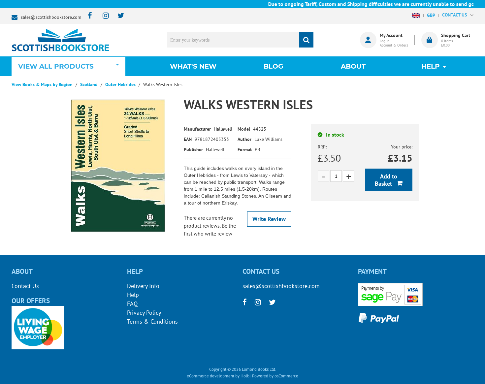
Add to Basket (386, 180)
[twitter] (117, 16)
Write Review (269, 219)
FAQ (132, 303)
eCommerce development (210, 376)
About (353, 66)
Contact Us (25, 286)
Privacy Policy (144, 312)
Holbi (245, 376)
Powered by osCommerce (275, 376)
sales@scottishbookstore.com (51, 17)
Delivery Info (143, 286)
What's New (193, 66)
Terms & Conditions (152, 321)
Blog (273, 66)
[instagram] (102, 16)
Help (133, 295)
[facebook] (87, 16)
